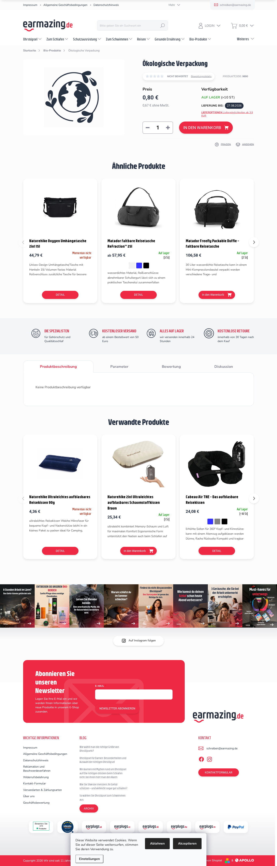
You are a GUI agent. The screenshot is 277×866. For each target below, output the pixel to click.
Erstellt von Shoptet (209, 860)
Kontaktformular (218, 772)
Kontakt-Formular (34, 783)
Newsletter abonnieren (117, 708)
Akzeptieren (187, 843)
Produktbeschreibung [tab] (58, 366)
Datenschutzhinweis (106, 5)
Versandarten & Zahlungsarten (42, 790)
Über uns (29, 796)
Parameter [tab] (119, 366)
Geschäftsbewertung (36, 803)
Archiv (89, 808)
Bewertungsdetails (201, 76)
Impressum (30, 5)
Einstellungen (89, 859)
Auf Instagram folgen (142, 640)
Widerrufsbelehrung (36, 777)
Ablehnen (157, 843)
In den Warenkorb (202, 127)
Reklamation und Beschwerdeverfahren (36, 769)
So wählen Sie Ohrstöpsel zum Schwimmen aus (102, 797)
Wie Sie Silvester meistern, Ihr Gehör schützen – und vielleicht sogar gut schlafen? (103, 786)
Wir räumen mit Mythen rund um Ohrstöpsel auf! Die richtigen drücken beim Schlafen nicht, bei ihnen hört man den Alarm (102, 773)
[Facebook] (201, 758)
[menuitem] (32, 39)
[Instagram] (209, 758)
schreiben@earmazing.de (221, 748)
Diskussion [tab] (223, 366)
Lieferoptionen (227, 114)
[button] (254, 242)
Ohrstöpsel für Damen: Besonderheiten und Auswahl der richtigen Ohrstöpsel (102, 760)
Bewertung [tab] (171, 366)
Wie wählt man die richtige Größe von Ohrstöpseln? (99, 749)
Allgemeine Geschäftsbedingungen (65, 5)
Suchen (163, 25)
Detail (60, 294)
